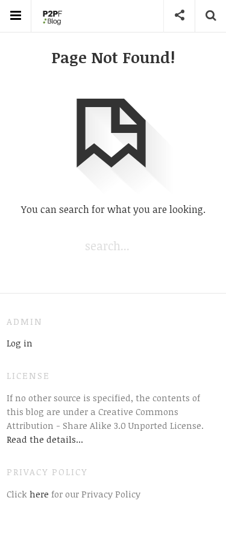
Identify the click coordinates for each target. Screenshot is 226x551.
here (38, 494)
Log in (20, 343)
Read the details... (45, 439)
